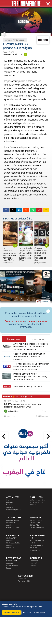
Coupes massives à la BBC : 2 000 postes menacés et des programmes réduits (41, 256)
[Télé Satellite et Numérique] (26, 3)
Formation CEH (24, 579)
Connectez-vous (14, 321)
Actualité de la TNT (13, 520)
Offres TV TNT (35, 523)
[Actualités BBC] (43, 43)
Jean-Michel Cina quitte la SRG (28, 386)
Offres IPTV (34, 525)
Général (33, 566)
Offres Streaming (37, 527)
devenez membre (38, 321)
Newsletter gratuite (14, 510)
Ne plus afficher (39, 612)
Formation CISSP (24, 581)
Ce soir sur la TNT (37, 545)
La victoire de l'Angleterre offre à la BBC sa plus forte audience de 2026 (25, 254)
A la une (9, 500)
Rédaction (34, 561)
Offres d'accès (12, 566)
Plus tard (27, 612)
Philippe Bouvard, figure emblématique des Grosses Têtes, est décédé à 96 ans (30, 377)
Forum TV (10, 548)
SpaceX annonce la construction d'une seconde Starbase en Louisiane (29, 357)
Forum (8, 568)
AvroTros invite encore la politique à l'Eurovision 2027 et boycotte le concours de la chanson (30, 347)
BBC (5, 218)
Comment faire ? (11, 612)
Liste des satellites (37, 500)
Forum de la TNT (12, 527)
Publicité (33, 563)
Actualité (9, 563)
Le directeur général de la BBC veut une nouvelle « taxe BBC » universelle (9, 255)
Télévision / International (14, 40)
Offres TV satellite (37, 520)
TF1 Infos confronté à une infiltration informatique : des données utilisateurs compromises (31, 367)
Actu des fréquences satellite (10, 504)
